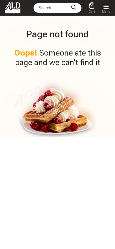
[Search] (73, 8)
